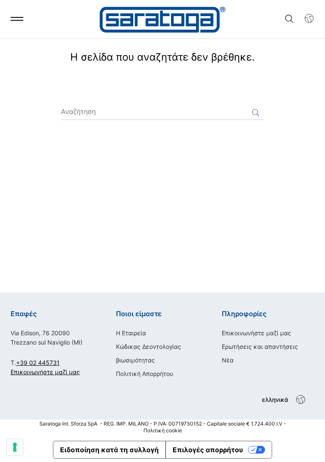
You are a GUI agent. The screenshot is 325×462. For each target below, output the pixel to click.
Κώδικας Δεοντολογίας (148, 346)
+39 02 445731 (38, 362)
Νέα (228, 360)
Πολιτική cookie (162, 430)
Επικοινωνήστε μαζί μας (45, 372)
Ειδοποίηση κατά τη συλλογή (109, 449)
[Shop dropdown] (304, 18)
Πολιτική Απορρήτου (144, 373)
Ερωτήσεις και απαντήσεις (260, 346)
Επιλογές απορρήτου (208, 449)
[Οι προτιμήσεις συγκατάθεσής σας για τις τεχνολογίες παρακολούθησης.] (15, 447)
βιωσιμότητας (135, 360)
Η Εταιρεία (131, 333)
